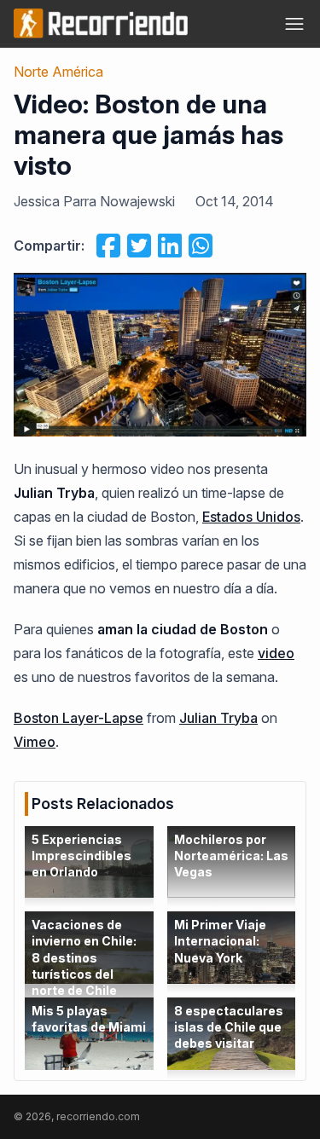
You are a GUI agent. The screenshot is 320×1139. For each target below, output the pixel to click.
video (276, 653)
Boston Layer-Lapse (78, 717)
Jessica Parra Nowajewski (94, 201)
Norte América (58, 71)
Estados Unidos (251, 516)
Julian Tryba (218, 717)
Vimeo (34, 741)
